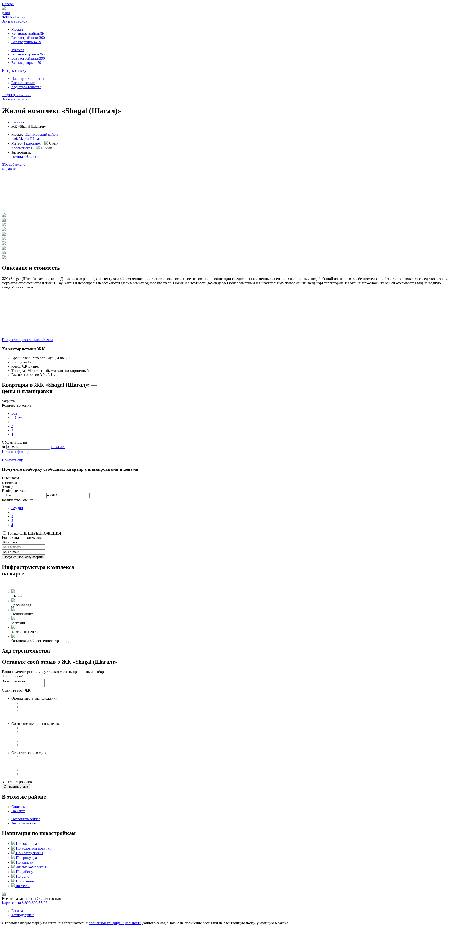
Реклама (17, 911)
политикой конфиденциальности (115, 923)
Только (34, 533)
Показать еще (12, 460)
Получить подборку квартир (23, 557)
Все (14, 413)
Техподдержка (22, 915)
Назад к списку (14, 71)
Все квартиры (26, 42)
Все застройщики (28, 38)
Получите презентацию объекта (27, 340)
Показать (58, 447)
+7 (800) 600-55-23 (16, 95)
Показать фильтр (15, 452)
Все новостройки (28, 33)
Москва (17, 29)
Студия (20, 417)
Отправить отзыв (16, 786)
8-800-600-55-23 (14, 17)
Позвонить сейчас (25, 819)
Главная (17, 122)
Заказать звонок (14, 21)
